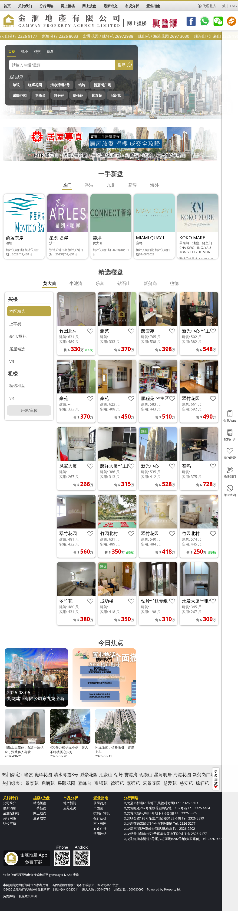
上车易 (15, 323)
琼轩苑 (202, 783)
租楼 (24, 51)
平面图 (98, 808)
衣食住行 (99, 828)
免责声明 (9, 896)
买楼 (11, 51)
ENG (233, 5)
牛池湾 (76, 283)
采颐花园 (20, 95)
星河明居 (163, 775)
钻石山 (124, 283)
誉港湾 (131, 775)
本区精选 (17, 311)
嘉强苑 (133, 783)
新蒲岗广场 (102, 84)
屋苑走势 (69, 808)
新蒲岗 (150, 283)
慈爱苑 (170, 783)
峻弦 (16, 84)
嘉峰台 (40, 95)
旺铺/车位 (29, 410)
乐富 (100, 283)
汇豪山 (105, 775)
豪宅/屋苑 (17, 336)
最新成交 (39, 818)
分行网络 (9, 818)
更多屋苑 (216, 777)
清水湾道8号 (60, 84)
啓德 (174, 283)
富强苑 (101, 783)
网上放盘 (39, 813)
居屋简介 (99, 803)
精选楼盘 (39, 803)
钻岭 (81, 84)
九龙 (110, 185)
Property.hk (172, 889)
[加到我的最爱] (90, 331)
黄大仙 (49, 283)
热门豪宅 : (12, 775)
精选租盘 (17, 385)
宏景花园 (152, 783)
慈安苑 (186, 783)
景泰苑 (97, 95)
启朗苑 (115, 95)
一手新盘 (39, 808)
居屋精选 (17, 349)
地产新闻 (69, 803)
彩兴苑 (59, 95)
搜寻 (122, 65)
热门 (67, 185)
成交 (37, 51)
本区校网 (99, 823)
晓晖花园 (35, 84)
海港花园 (182, 775)
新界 (132, 185)
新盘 (49, 51)
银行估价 (99, 818)
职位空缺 (9, 823)
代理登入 (209, 5)
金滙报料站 (11, 813)
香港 (89, 185)
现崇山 (145, 775)
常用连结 (99, 833)
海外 (154, 185)
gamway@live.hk (60, 875)
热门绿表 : (12, 783)
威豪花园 (89, 775)
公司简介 (9, 803)
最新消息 (9, 808)
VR (11, 361)
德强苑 (78, 95)
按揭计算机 (101, 813)
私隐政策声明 (28, 896)
